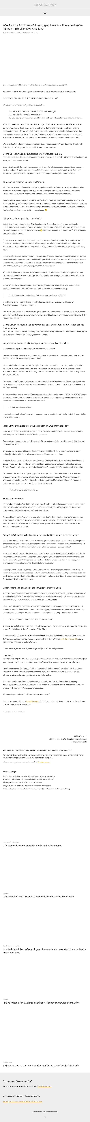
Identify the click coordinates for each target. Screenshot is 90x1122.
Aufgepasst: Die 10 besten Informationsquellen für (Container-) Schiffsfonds (28, 779)
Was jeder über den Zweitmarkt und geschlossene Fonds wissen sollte (68, 739)
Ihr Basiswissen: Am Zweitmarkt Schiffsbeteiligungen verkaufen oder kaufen (29, 776)
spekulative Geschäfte (69, 639)
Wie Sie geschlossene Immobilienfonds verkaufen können (22, 782)
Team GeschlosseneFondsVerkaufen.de (27, 32)
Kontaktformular (32, 701)
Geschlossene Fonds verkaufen (16, 712)
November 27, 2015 (8, 32)
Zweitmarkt (45, 4)
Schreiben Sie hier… (45, 1086)
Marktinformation (7, 1062)
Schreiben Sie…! (43, 762)
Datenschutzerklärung (39, 1111)
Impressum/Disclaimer (51, 1111)
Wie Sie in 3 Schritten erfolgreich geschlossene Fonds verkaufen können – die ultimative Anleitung (36, 789)
